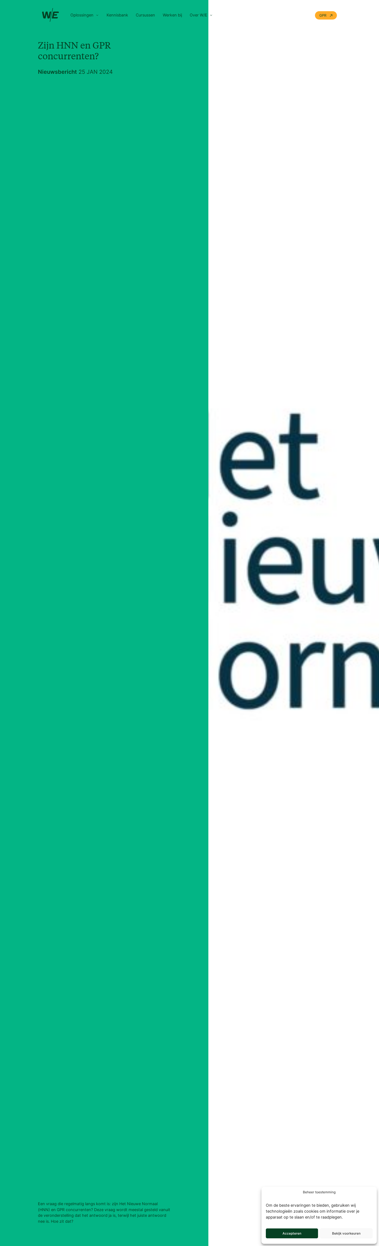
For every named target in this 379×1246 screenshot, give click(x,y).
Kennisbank (117, 15)
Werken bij (172, 15)
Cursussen (145, 15)
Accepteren (291, 1233)
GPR (323, 15)
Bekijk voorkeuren (346, 1233)
